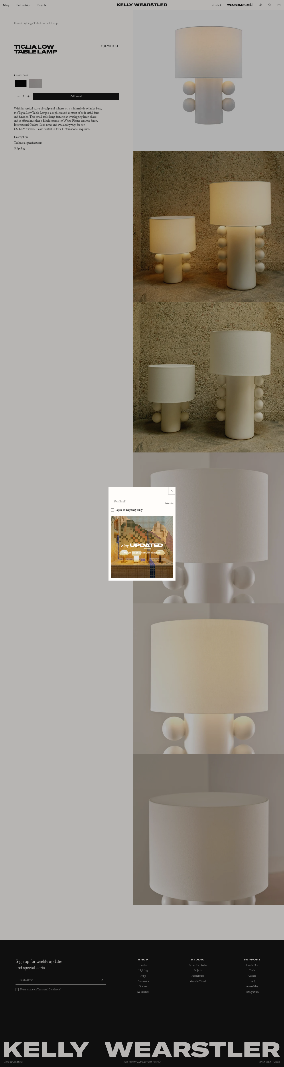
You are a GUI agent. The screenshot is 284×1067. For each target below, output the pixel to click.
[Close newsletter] (171, 490)
